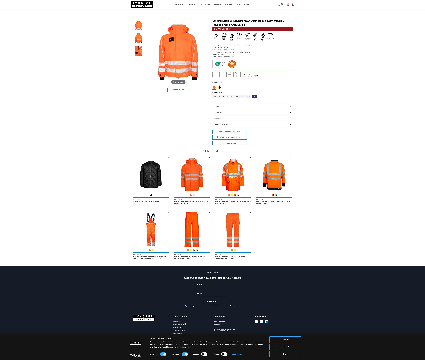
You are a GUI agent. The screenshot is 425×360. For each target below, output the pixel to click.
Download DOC (229, 143)
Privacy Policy (235, 306)
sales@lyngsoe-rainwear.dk (228, 329)
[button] (293, 4)
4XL (248, 96)
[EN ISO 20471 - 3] (224, 37)
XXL (237, 96)
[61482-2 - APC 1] (263, 37)
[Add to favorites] (291, 21)
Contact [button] (229, 5)
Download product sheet (229, 132)
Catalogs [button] (205, 5)
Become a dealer (219, 321)
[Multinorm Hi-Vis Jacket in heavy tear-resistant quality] (192, 174)
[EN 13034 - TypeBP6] (247, 37)
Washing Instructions (221, 124)
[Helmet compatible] (243, 74)
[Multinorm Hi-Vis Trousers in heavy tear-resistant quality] (233, 229)
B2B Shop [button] (218, 5)
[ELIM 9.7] (222, 74)
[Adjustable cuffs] (250, 74)
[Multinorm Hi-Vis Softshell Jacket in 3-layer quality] (274, 174)
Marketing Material (179, 324)
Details (216, 106)
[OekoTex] (219, 64)
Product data (218, 112)
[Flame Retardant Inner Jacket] (151, 174)
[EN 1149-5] (239, 37)
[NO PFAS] (232, 64)
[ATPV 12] (215, 74)
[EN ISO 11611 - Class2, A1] (255, 37)
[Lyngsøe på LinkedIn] (266, 321)
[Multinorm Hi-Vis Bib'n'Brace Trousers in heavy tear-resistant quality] (151, 229)
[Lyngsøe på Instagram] (261, 321)
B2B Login (217, 324)
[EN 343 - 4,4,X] (216, 37)
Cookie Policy (177, 333)
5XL (254, 96)
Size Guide (217, 118)
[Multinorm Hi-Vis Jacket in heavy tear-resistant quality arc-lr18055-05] (138, 25)
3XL (243, 96)
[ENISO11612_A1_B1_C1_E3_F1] (232, 37)
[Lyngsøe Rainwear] (142, 4)
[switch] (185, 354)
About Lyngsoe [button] (244, 5)
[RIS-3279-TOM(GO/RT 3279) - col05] (270, 37)
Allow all (285, 340)
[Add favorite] (168, 157)
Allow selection (285, 347)
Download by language (228, 137)
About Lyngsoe (180, 317)
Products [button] (179, 5)
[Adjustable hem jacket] (257, 74)
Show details (237, 354)
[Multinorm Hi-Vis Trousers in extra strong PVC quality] (192, 229)
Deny (285, 354)
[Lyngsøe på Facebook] (256, 321)
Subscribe (212, 302)
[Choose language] (288, 5)
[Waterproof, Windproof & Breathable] (229, 74)
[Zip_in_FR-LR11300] (236, 74)
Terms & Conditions (179, 330)
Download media (178, 90)
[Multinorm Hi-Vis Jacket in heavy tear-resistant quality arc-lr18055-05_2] (138, 50)
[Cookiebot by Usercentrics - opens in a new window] (135, 355)
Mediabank (177, 327)
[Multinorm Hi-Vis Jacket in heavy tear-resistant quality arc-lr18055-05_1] (138, 38)
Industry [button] (192, 5)
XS (215, 96)
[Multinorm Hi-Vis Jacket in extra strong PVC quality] (233, 174)
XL (232, 96)
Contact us (219, 317)
